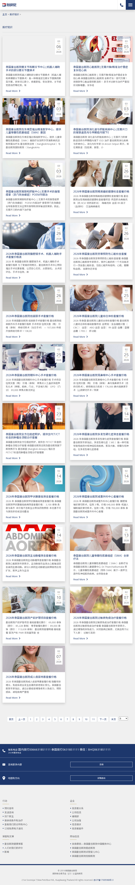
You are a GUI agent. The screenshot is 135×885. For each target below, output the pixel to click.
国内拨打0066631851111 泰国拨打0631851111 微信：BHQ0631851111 (64, 749)
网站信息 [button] (74, 836)
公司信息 (76, 812)
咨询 (101, 764)
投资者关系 (77, 808)
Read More (12, 90)
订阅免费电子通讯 (13, 828)
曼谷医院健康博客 (13, 843)
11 (93, 719)
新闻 (6, 851)
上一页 (21, 719)
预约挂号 (9, 808)
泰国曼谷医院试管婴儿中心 (86, 851)
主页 (4, 14)
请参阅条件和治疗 (13, 820)
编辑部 (75, 816)
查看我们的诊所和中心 (15, 824)
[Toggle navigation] (130, 5)
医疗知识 (14, 14)
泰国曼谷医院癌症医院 (83, 847)
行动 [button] (4, 800)
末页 (113, 719)
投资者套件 (77, 828)
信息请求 (76, 824)
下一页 (103, 719)
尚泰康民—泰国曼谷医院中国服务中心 (91, 843)
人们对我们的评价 (13, 847)
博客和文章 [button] (8, 836)
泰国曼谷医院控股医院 (83, 856)
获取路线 (101, 778)
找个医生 (9, 816)
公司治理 (76, 820)
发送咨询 (9, 812)
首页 (11, 719)
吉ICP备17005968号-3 (103, 880)
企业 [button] (72, 800)
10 (86, 719)
